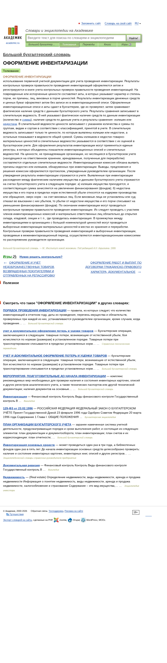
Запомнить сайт (91, 23)
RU (136, 23)
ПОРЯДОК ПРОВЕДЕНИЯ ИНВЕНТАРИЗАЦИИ (34, 310)
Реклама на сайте (74, 511)
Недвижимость (14, 477)
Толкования (69, 44)
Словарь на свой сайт (118, 23)
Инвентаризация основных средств (29, 444)
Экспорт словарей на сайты (17, 520)
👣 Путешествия (15, 514)
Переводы (89, 44)
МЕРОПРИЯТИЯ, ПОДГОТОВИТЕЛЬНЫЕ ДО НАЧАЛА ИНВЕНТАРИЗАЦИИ (54, 376)
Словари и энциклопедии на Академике (59, 31)
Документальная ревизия (21, 465)
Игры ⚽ (127, 44)
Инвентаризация (15, 396)
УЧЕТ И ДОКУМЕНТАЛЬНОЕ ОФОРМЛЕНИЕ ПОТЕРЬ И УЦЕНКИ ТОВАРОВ (55, 355)
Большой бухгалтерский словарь (42, 44)
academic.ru (13, 43)
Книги (107, 44)
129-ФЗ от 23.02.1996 (18, 408)
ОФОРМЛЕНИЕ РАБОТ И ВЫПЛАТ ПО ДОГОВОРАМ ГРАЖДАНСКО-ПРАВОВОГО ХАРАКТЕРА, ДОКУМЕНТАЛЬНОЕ (113, 267)
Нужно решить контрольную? (41, 256)
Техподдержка (56, 511)
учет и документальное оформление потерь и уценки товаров (48, 330)
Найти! (133, 38)
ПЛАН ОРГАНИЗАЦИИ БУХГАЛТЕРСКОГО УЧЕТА (37, 424)
